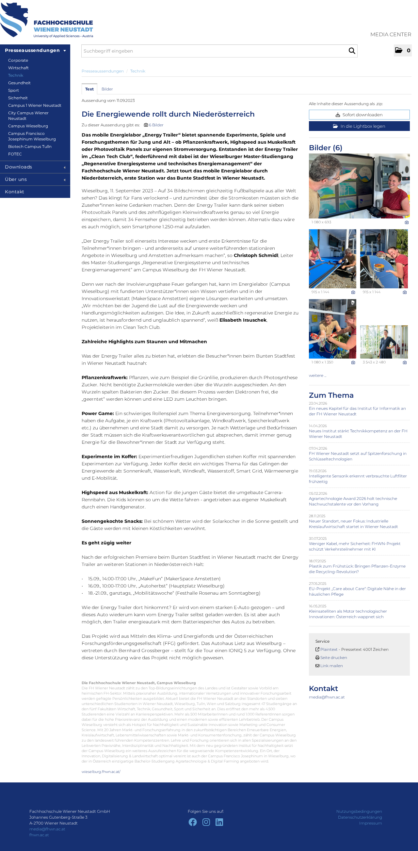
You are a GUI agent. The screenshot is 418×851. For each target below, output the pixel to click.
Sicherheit (18, 97)
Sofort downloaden (362, 114)
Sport (13, 90)
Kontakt (14, 192)
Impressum (370, 823)
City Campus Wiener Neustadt (28, 115)
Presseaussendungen (32, 50)
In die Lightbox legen (362, 126)
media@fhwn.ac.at (327, 697)
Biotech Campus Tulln (30, 146)
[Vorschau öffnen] (359, 185)
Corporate (18, 60)
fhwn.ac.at (39, 834)
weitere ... (317, 375)
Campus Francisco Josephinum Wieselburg (32, 136)
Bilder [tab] (107, 89)
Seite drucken (333, 657)
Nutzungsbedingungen (359, 811)
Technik (15, 75)
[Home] (46, 20)
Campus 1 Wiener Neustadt (34, 105)
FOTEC (15, 154)
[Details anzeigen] (407, 222)
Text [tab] (89, 89)
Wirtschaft (18, 67)
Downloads (18, 167)
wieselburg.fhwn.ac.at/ (101, 771)
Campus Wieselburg (28, 125)
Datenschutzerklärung (360, 817)
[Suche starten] (352, 51)
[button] (403, 50)
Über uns (16, 179)
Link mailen (331, 665)
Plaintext (329, 649)
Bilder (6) (326, 147)
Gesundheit (19, 82)
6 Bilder (156, 124)
